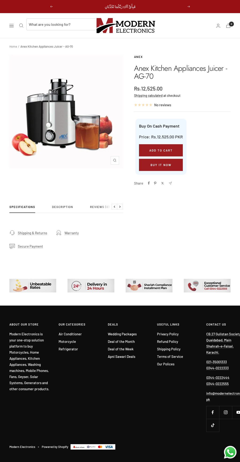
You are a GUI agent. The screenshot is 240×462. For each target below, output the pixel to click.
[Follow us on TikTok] (212, 425)
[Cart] (228, 25)
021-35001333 (216, 362)
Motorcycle (67, 341)
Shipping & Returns (32, 233)
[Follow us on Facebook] (212, 412)
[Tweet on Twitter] (163, 183)
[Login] (218, 26)
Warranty (71, 233)
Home (13, 46)
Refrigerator (68, 349)
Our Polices (165, 364)
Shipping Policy (168, 349)
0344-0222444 (217, 377)
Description (62, 207)
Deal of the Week (121, 349)
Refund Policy (167, 341)
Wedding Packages (122, 334)
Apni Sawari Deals (121, 356)
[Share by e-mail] (170, 183)
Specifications (22, 207)
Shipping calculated (148, 96)
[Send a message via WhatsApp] (230, 452)
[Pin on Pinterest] (155, 183)
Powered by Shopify (55, 447)
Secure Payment (30, 246)
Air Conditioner (70, 334)
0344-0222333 (217, 368)
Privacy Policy (168, 334)
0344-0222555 (217, 384)
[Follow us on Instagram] (225, 412)
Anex (138, 57)
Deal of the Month (121, 341)
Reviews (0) (99, 207)
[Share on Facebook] (149, 183)
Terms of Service (170, 356)
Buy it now (160, 165)
